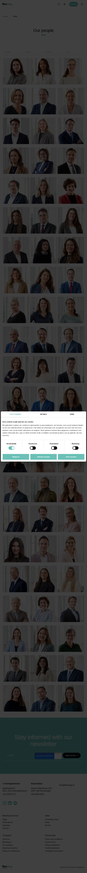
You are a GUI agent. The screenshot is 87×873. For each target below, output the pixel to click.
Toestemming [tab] (15, 414)
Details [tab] (43, 414)
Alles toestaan (71, 457)
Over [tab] (72, 414)
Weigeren (15, 457)
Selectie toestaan (43, 457)
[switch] (33, 448)
